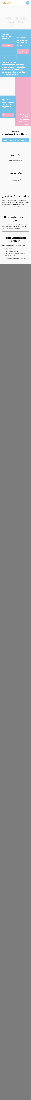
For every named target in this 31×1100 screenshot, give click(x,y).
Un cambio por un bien (15, 218)
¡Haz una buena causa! (15, 239)
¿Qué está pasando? (15, 196)
